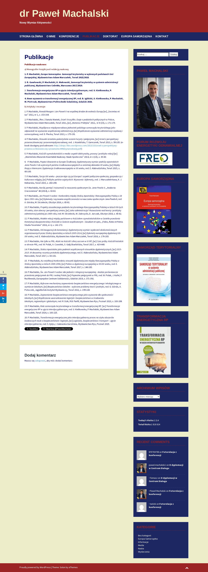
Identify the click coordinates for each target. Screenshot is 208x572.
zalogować (40, 360)
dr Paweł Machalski (64, 13)
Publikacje (91, 36)
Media (141, 545)
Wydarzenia (144, 551)
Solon (62, 567)
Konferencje (69, 36)
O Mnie (51, 36)
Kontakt (162, 36)
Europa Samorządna (136, 36)
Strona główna (31, 36)
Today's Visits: (146, 420)
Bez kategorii (144, 535)
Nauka (141, 548)
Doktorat (110, 36)
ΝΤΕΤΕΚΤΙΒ (154, 451)
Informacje (143, 542)
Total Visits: (144, 424)
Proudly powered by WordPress (35, 567)
